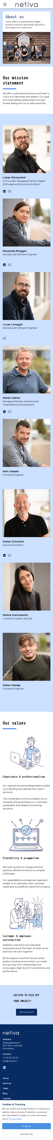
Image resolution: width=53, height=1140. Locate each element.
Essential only (26, 1134)
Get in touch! (26, 1012)
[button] (7, 4)
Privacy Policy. (16, 1118)
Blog (5, 1093)
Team (5, 1088)
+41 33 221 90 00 (11, 1058)
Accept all (26, 1126)
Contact (7, 1098)
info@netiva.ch (10, 1061)
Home (6, 1078)
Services (7, 1083)
